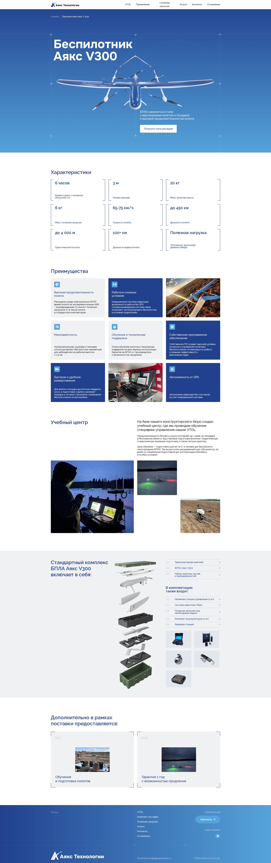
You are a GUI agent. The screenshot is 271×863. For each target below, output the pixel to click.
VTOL (140, 812)
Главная (55, 16)
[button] (158, 129)
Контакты (142, 831)
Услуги (141, 826)
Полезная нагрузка (147, 821)
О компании (143, 836)
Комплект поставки (147, 817)
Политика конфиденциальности (154, 858)
